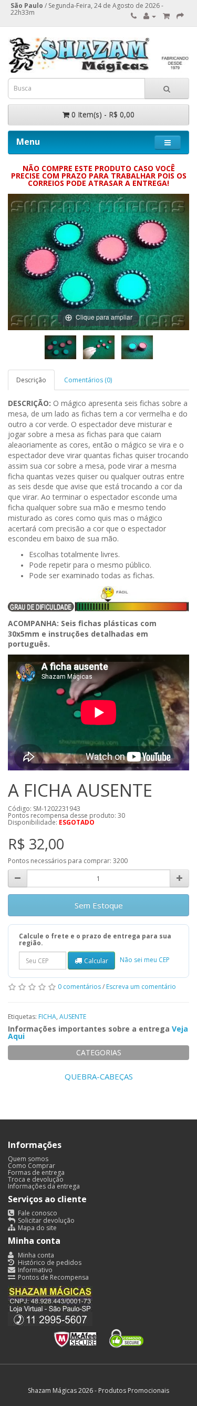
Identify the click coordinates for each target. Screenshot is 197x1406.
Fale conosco (36, 1213)
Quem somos (28, 1158)
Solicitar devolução (45, 1220)
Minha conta (35, 1255)
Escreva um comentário (141, 987)
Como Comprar (31, 1165)
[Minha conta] (149, 16)
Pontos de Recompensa (52, 1277)
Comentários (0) (88, 379)
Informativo (34, 1269)
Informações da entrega (44, 1186)
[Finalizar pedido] (180, 16)
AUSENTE (72, 1016)
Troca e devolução (36, 1179)
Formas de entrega (36, 1172)
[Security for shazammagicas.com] (99, 1336)
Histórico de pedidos (48, 1262)
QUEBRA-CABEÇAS (99, 1076)
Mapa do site (36, 1227)
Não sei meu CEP (145, 959)
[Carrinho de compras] (166, 16)
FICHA (47, 1016)
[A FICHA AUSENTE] (60, 347)
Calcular (96, 960)
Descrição (31, 379)
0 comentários (79, 987)
